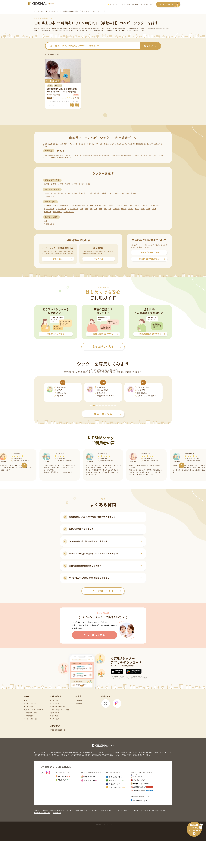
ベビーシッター (87, 28)
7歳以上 (116, 209)
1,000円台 (155, 205)
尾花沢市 (125, 193)
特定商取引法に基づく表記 (42, 812)
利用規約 (45, 810)
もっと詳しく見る (103, 591)
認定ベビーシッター (77, 205)
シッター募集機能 (117, 372)
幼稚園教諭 (64, 205)
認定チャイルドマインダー (97, 205)
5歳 (105, 209)
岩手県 (60, 184)
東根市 (117, 193)
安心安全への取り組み (130, 4)
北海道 (46, 184)
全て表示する (49, 196)
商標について (57, 812)
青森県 (53, 184)
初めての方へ (114, 4)
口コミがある (69, 212)
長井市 (103, 193)
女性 (131, 205)
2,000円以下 (61, 209)
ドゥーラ (112, 205)
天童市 (110, 193)
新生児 (123, 209)
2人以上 (138, 205)
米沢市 (53, 193)
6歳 (110, 209)
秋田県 (74, 184)
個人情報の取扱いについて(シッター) (61, 810)
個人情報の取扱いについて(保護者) (86, 810)
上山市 (89, 193)
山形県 (81, 184)
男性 (125, 205)
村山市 (96, 193)
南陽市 (133, 193)
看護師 (119, 205)
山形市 (46, 193)
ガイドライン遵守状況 (122, 810)
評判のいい (57, 212)
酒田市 (67, 193)
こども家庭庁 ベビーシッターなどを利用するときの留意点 (149, 810)
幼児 (137, 209)
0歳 (81, 209)
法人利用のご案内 (147, 4)
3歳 (95, 209)
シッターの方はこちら (167, 4)
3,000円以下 (73, 209)
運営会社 (37, 810)
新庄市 (74, 193)
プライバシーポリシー (106, 810)
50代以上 (47, 212)
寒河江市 (82, 193)
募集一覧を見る (103, 414)
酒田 (45, 221)
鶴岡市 (60, 193)
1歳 (86, 209)
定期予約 (47, 205)
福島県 (88, 184)
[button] (91, 405)
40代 (154, 209)
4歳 (100, 209)
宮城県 (67, 184)
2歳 (91, 209)
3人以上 (146, 205)
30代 (148, 209)
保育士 (55, 205)
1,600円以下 (49, 209)
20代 (143, 209)
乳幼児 (130, 209)
